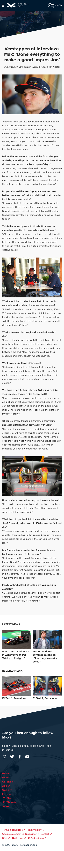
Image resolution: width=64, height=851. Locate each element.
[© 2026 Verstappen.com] (32, 94)
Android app (37, 838)
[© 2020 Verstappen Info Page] (32, 277)
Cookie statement (11, 834)
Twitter (12, 757)
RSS (4, 838)
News (6, 777)
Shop (58, 5)
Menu (3, 5)
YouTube (27, 757)
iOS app (18, 838)
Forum (6, 794)
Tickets (11, 802)
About (6, 785)
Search (7, 806)
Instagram (4, 757)
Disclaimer (31, 834)
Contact (45, 834)
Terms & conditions (12, 829)
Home (6, 773)
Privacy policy (34, 829)
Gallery (7, 790)
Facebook (19, 757)
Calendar (8, 781)
